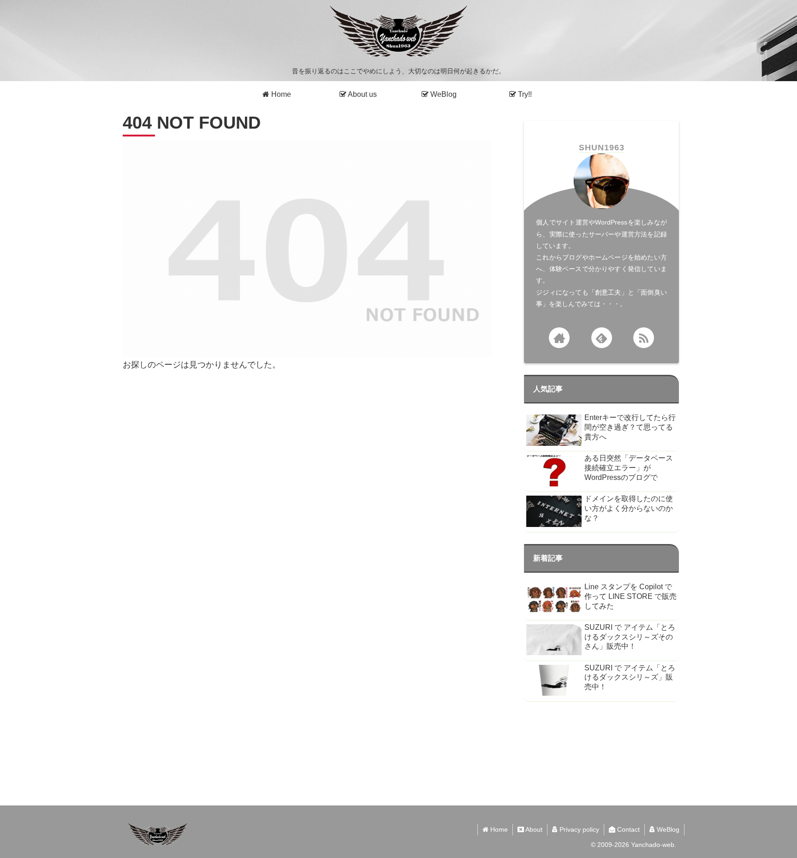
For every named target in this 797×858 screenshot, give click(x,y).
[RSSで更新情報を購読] (643, 337)
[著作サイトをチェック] (559, 337)
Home (498, 829)
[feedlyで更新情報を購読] (601, 337)
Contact (627, 829)
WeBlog (667, 829)
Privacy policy (578, 829)
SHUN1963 (602, 147)
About (533, 829)
